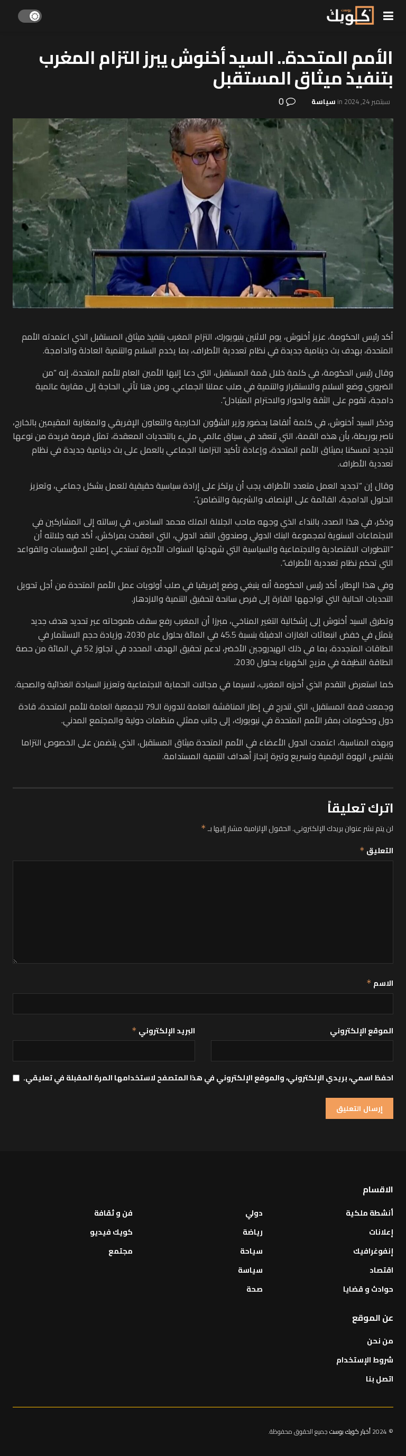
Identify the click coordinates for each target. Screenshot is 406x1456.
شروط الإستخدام (364, 1360)
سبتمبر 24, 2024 (367, 101)
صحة (254, 1289)
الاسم (379, 983)
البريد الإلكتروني (163, 1031)
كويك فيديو (111, 1232)
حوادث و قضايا (368, 1289)
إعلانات (381, 1232)
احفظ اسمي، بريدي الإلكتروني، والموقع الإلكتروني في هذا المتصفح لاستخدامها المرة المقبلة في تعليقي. (208, 1078)
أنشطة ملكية (369, 1213)
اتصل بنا (379, 1379)
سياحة (251, 1251)
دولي (254, 1213)
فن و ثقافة (113, 1213)
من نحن (380, 1341)
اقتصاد (381, 1270)
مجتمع (120, 1251)
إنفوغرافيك (373, 1251)
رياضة (253, 1232)
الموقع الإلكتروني (361, 1031)
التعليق (376, 850)
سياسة (323, 101)
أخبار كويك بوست (350, 1431)
